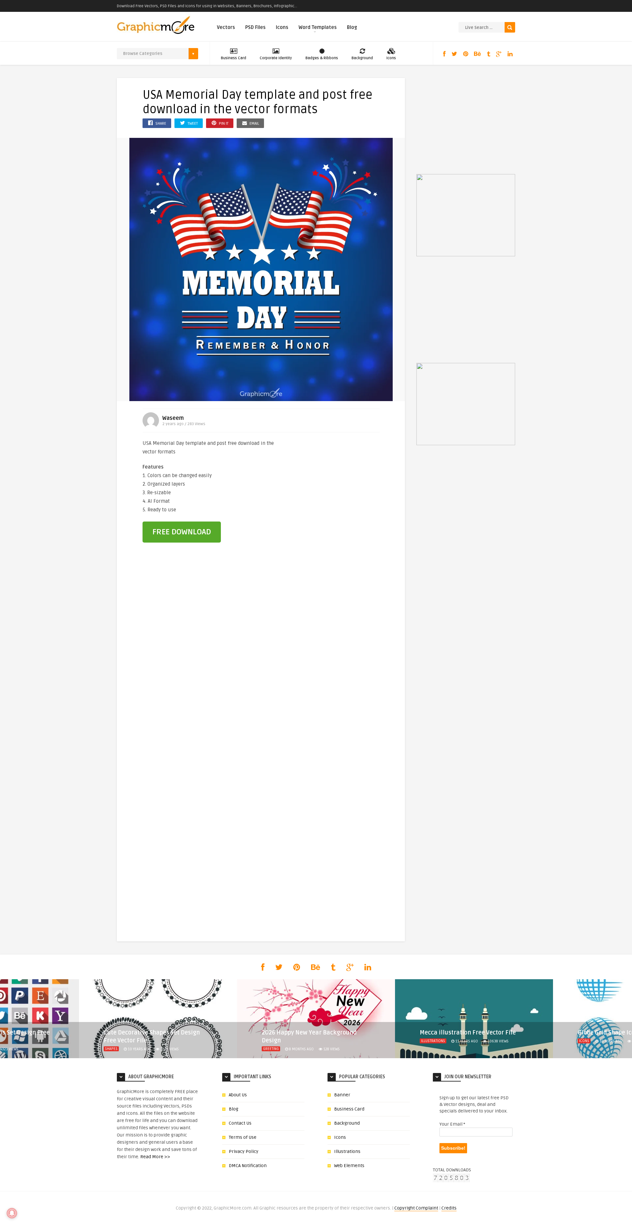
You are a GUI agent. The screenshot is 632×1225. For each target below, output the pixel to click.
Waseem (173, 418)
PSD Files (255, 27)
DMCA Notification (248, 1165)
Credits (449, 1208)
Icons (282, 27)
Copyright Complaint (416, 1208)
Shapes (111, 1049)
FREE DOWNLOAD (181, 532)
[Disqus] (261, 660)
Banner (342, 1095)
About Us (238, 1095)
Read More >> (155, 1157)
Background (362, 58)
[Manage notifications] (12, 1213)
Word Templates (318, 27)
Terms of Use (242, 1137)
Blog (352, 27)
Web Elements (349, 1165)
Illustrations (433, 1041)
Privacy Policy (243, 1151)
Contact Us (240, 1123)
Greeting (271, 1049)
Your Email (452, 1124)
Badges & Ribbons (321, 58)
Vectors (226, 27)
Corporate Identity (276, 58)
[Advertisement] (343, 483)
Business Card (233, 58)
